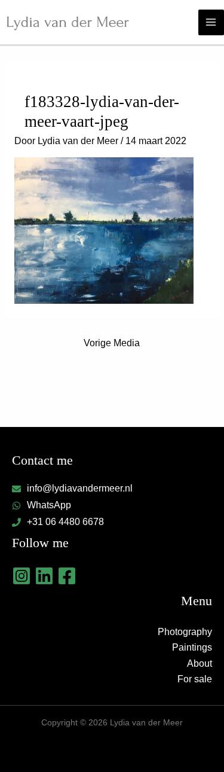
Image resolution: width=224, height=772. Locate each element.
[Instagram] (21, 575)
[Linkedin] (44, 575)
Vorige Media (112, 343)
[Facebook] (66, 575)
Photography (185, 632)
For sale (194, 679)
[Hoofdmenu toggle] (211, 22)
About (199, 663)
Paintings (192, 647)
